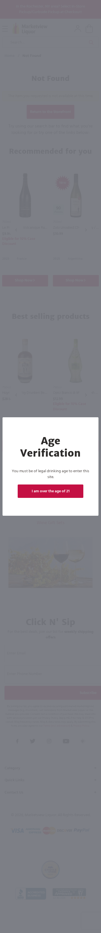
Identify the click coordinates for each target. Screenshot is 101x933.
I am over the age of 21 (51, 491)
